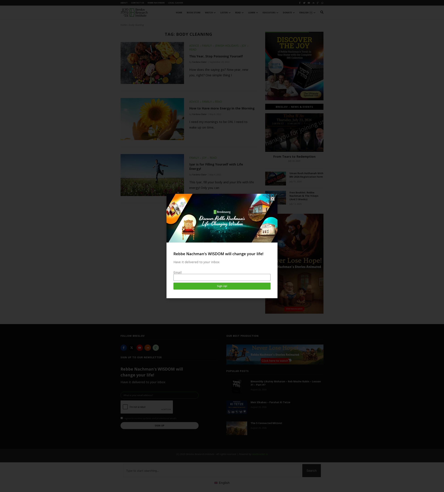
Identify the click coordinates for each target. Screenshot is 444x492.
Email (177, 272)
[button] (272, 198)
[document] (222, 246)
